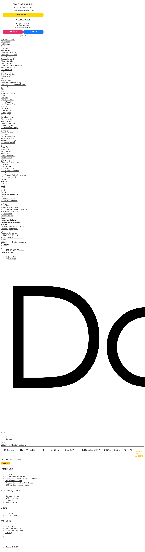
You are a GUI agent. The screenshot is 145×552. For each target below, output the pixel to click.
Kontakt (4, 48)
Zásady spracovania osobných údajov (21, 478)
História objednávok (14, 528)
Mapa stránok (11, 502)
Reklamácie (10, 500)
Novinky (8, 533)
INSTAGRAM (13, 32)
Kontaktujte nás (12, 496)
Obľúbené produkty (14, 530)
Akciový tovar (11, 515)
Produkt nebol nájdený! (139, 453)
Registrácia (5, 42)
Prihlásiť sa (5, 44)
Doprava (9, 474)
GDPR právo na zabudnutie (17, 485)
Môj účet (9, 526)
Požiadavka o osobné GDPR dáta (19, 483)
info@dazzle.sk (7, 237)
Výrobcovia (10, 513)
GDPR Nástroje (11, 498)
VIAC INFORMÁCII (23, 15)
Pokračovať (5, 463)
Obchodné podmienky (15, 476)
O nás (3, 46)
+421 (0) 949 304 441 (9, 235)
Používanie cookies (13, 481)
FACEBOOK (33, 32)
